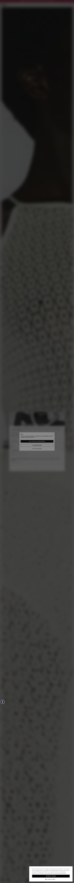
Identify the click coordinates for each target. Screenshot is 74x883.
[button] (51, 879)
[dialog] (51, 874)
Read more (63, 873)
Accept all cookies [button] (51, 876)
